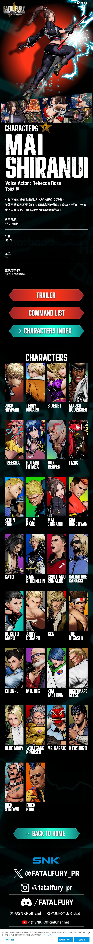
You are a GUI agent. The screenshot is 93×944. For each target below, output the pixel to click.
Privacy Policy (48, 935)
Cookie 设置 (9, 940)
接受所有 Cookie (65, 940)
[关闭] (89, 932)
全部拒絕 (82, 940)
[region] (46, 936)
